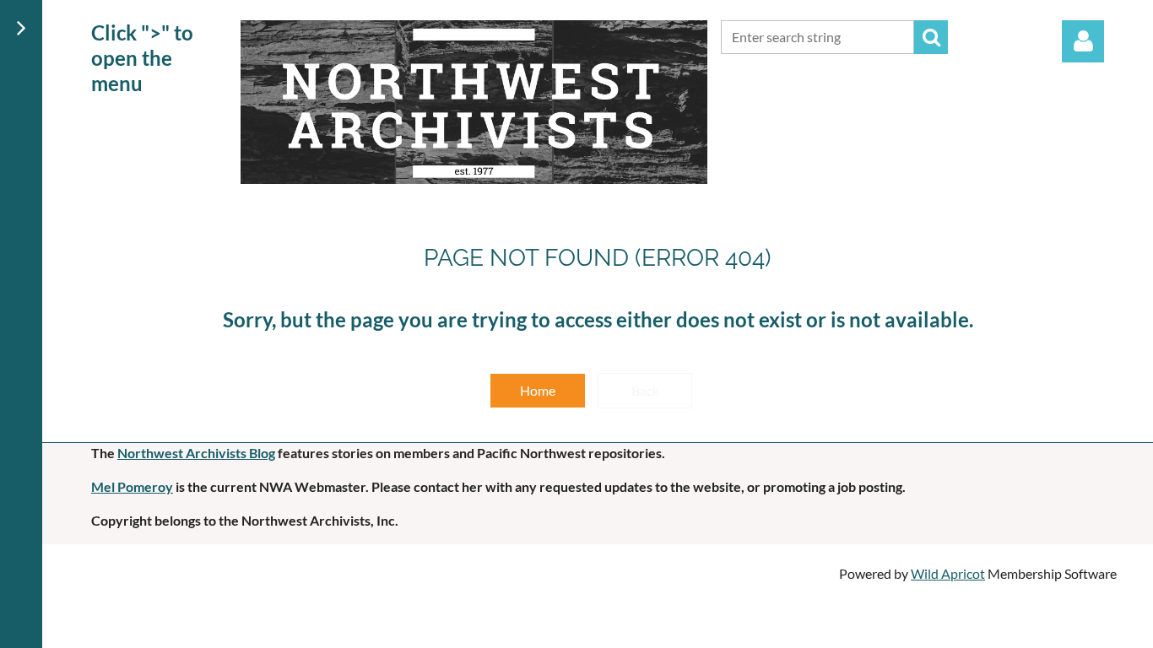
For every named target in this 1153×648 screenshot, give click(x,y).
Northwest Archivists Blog (196, 453)
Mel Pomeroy (132, 486)
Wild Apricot (948, 573)
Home (537, 390)
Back (645, 390)
